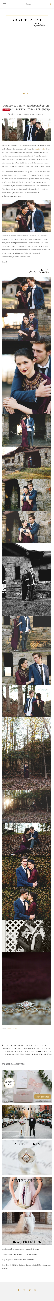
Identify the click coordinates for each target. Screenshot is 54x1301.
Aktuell (27, 93)
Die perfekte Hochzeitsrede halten (25, 1254)
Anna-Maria (39, 114)
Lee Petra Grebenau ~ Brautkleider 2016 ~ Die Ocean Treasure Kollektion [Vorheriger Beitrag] (26, 1046)
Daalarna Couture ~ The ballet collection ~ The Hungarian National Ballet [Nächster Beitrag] (28, 1052)
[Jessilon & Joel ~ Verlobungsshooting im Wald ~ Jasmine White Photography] (26, 129)
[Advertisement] (27, 62)
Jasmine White (40, 149)
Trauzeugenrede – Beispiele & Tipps (26, 1249)
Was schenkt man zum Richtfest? (22, 1260)
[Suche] (50, 4)
